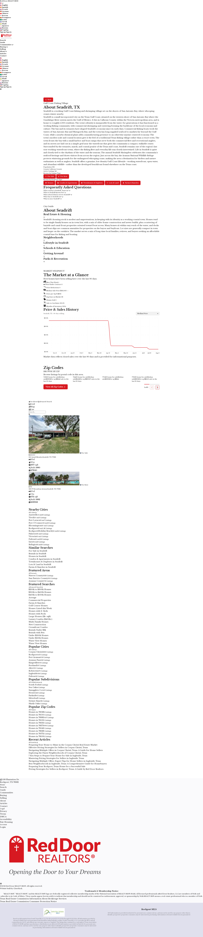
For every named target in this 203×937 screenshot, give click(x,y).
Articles (3, 54)
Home (2, 785)
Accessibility (6, 819)
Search (3, 40)
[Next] (157, 387)
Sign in (8, 32)
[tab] (101, 404)
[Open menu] (0, 89)
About (2, 51)
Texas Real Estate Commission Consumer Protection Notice (28, 901)
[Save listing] (80, 453)
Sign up (3, 32)
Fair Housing (6, 822)
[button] (101, 290)
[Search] (29, 414)
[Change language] (1, 3)
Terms (3, 814)
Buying (3, 47)
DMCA (3, 817)
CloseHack (17, 888)
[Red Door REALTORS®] (54, 881)
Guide (2, 42)
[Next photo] (172, 434)
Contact (3, 56)
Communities (5, 45)
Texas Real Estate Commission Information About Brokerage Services (33, 899)
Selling (3, 49)
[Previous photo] (31, 434)
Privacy (3, 811)
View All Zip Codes (54, 387)
